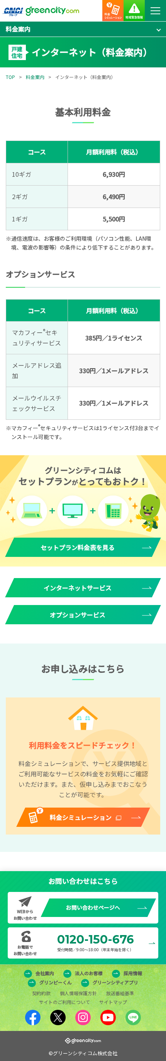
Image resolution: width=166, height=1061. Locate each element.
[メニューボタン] (155, 10)
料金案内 (35, 77)
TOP (10, 77)
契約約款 (41, 993)
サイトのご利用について (64, 1002)
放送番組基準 (120, 993)
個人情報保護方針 (78, 993)
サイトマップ (113, 1002)
